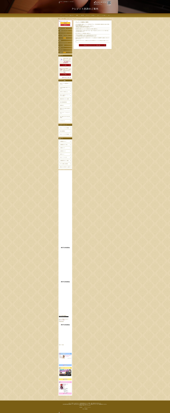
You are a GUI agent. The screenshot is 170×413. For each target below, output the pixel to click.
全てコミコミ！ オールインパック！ (65, 113)
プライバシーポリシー (88, 407)
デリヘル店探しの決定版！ (64, 163)
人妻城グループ (62, 147)
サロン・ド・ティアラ (63, 157)
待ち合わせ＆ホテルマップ (63, 42)
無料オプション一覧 (62, 28)
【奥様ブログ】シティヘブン (64, 30)
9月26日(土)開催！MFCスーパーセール (65, 88)
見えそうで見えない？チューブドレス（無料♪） (65, 95)
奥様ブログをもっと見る (65, 77)
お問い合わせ (61, 49)
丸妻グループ (62, 154)
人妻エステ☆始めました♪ (64, 91)
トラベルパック (62, 120)
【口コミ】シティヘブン (63, 33)
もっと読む (65, 65)
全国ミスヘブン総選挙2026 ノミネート (65, 84)
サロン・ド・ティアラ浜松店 (64, 134)
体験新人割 (61, 105)
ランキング (62, 37)
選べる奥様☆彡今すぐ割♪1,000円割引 (65, 117)
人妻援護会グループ (63, 141)
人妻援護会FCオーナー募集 (64, 160)
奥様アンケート (61, 47)
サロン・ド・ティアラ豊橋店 (64, 127)
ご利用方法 (62, 52)
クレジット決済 (61, 45)
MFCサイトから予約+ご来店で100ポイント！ (65, 109)
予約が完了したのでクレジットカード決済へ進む (92, 45)
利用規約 (81, 407)
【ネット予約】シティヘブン (64, 35)
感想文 (60, 40)
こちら (90, 40)
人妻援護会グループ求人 (64, 144)
